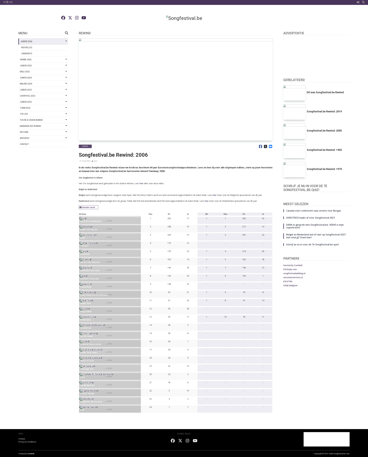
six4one (84, 341)
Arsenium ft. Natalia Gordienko (96, 374)
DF (206, 214)
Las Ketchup (86, 382)
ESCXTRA (287, 281)
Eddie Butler (86, 398)
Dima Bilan (85, 226)
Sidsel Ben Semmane (90, 357)
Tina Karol (85, 267)
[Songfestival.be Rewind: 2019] (294, 112)
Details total (88, 207)
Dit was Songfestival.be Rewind (325, 92)
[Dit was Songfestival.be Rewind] (294, 93)
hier (141, 183)
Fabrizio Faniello (88, 406)
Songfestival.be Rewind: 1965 (324, 149)
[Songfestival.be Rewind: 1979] (294, 169)
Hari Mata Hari (87, 234)
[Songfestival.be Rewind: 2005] (294, 131)
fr (7, 2)
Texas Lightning (88, 333)
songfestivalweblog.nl (294, 273)
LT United (85, 259)
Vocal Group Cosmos (90, 349)
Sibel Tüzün (86, 300)
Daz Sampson (87, 365)
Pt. (169, 214)
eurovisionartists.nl (293, 277)
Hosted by (292, 265)
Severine (84, 308)
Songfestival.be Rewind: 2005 (324, 130)
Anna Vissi (85, 283)
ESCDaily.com (290, 269)
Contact (21, 438)
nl (4, 2)
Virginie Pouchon (88, 390)
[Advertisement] (294, 18)
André (83, 275)
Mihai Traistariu (88, 242)
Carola (83, 251)
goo (95, 161)
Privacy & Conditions (27, 441)
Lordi (82, 218)
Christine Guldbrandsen (92, 324)
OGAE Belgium (290, 285)
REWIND (85, 146)
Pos (150, 214)
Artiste (82, 214)
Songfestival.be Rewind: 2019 (324, 111)
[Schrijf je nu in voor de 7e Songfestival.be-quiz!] (316, 196)
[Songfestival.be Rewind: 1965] (294, 150)
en (11, 2)
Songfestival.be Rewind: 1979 (324, 169)
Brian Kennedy (87, 292)
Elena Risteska (87, 316)
